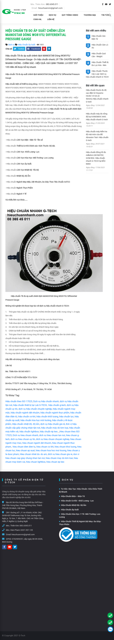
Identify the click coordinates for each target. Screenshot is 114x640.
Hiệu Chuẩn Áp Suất (26, 45)
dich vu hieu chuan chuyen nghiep (52, 439)
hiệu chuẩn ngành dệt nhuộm (25, 412)
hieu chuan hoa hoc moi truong (51, 450)
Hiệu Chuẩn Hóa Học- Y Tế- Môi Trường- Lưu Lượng (79, 515)
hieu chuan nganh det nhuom (36, 443)
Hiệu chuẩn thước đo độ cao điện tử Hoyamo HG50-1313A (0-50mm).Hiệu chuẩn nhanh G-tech (97, 96)
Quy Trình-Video (70, 15)
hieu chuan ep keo (55, 462)
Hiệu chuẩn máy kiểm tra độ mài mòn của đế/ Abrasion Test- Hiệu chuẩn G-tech (97, 135)
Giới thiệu (38, 15)
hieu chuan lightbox (35, 462)
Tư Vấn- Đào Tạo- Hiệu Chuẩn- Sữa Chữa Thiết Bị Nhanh (80, 490)
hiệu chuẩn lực (66, 416)
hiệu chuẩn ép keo (49, 431)
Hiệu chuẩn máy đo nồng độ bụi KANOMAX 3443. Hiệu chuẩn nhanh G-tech (97, 117)
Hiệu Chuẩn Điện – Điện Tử (73, 496)
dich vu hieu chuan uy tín (23, 439)
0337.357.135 (27, 530)
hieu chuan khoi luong (65, 446)
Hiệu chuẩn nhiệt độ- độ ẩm (25, 424)
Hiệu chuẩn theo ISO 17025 (18, 401)
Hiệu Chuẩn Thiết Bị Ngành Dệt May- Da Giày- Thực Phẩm (80, 522)
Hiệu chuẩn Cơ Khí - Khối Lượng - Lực (77, 501)
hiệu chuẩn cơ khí (26, 416)
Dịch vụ (52, 15)
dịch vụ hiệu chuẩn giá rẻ (52, 424)
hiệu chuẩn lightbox (29, 431)
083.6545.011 (52, 4)
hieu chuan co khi (45, 446)
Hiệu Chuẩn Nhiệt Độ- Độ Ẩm (73, 505)
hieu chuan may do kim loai (59, 458)
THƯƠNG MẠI (90, 15)
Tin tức (105, 15)
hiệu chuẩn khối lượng (47, 416)
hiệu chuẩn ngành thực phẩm (54, 412)
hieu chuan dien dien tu (24, 446)
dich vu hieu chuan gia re (60, 454)
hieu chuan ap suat (25, 450)
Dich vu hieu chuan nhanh (25, 435)
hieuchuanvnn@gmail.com (50, 8)
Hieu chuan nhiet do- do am (33, 454)
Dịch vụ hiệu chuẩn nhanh (46, 401)
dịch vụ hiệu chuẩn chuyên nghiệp (35, 409)
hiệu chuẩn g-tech (57, 405)
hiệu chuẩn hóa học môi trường (35, 420)
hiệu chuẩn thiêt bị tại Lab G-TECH (30, 405)
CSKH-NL (37, 19)
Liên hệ (50, 19)
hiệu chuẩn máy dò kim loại (54, 427)
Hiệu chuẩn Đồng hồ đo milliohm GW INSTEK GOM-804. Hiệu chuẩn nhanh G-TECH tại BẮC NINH (96, 158)
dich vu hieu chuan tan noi (52, 435)
